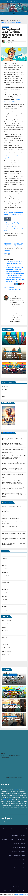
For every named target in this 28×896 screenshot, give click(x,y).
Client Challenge (8, 287)
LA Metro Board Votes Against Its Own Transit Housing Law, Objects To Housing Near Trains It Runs (14, 438)
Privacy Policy (15, 835)
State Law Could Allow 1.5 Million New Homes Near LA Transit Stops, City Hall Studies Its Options (12, 470)
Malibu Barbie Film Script (21, 894)
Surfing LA (14, 5)
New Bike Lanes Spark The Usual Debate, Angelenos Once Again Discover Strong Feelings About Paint (13, 488)
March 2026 (5, 572)
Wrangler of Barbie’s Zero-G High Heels (12, 506)
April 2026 (5, 568)
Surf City (4, 637)
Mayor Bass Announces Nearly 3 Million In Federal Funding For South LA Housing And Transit (13, 463)
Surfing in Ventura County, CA (19, 847)
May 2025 (4, 596)
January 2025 (5, 603)
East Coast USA (6, 623)
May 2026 (4, 565)
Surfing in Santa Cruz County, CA (18, 863)
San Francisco (6, 393)
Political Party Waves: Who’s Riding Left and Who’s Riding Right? (14, 263)
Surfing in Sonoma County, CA (19, 878)
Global (4, 627)
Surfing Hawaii (6, 658)
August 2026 (5, 555)
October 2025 (5, 582)
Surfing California (13, 351)
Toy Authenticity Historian (9, 515)
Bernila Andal (16, 372)
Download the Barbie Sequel (19, 843)
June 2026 (5, 562)
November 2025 (6, 579)
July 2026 (4, 558)
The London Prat (21, 890)
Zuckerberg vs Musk (21, 839)
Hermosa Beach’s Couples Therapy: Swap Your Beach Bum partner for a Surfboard (15, 279)
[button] (25, 13)
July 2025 (4, 592)
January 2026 (5, 575)
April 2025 (5, 599)
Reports (4, 634)
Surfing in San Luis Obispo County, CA (17, 855)
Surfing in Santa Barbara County (18, 851)
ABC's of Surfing (6, 620)
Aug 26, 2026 (8, 340)
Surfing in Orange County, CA (9, 890)
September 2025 (6, 586)
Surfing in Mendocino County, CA (18, 882)
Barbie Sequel (7, 502)
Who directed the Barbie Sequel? (10, 518)
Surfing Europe (6, 654)
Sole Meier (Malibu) (18, 357)
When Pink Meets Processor (9, 526)
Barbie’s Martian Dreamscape (9, 530)
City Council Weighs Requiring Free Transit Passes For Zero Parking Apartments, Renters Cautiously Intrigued (14, 451)
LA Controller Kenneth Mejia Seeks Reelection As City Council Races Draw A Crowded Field (12, 445)
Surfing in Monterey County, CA (18, 859)
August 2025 (5, 589)
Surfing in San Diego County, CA (18, 886)
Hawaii (4, 396)
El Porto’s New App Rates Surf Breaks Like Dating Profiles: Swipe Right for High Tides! (14, 269)
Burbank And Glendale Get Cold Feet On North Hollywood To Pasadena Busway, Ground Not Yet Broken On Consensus (12, 482)
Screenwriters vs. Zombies (7, 839)
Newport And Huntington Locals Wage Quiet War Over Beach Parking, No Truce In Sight (13, 370)
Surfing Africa (6, 641)
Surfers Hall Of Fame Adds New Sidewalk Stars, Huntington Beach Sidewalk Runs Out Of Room (14, 679)
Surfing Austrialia (6, 647)
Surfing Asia (5, 644)
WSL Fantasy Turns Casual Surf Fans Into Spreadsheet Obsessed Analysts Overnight (13, 720)
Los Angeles (6, 351)
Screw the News (8, 433)
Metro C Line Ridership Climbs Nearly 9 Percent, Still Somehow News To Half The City (13, 476)
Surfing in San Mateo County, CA (18, 867)
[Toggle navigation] (14, 13)
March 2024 (5, 606)
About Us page (8, 799)
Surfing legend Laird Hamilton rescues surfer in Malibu (12, 33)
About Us (23, 835)
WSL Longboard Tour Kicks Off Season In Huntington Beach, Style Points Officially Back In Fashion (14, 356)
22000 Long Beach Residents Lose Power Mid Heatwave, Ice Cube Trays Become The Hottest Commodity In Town (14, 457)
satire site (16, 789)
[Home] (2, 13)
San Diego (4, 389)
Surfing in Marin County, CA (19, 874)
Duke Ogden (11, 40)
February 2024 (6, 610)
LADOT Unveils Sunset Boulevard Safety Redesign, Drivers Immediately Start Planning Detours (14, 495)
